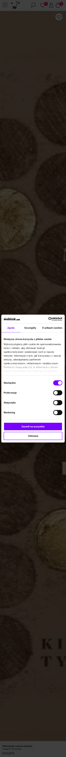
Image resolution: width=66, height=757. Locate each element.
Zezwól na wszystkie (33, 426)
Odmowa (33, 436)
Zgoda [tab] (11, 327)
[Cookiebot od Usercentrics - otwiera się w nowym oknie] (48, 319)
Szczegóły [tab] (30, 327)
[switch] (57, 392)
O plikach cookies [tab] (52, 327)
